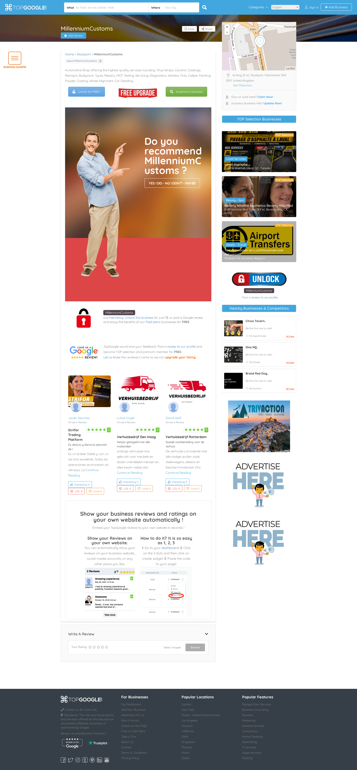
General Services (253, 726)
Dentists (247, 715)
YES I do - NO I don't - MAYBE (172, 183)
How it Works (130, 720)
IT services (249, 747)
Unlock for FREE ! (89, 92)
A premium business (189, 92)
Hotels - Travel (236, 245)
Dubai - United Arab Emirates (201, 715)
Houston (187, 726)
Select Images (172, 647)
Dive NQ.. (252, 347)
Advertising (249, 742)
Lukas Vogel (125, 418)
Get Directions (242, 85)
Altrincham (255, 388)
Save (190, 29)
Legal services (251, 753)
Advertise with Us (132, 715)
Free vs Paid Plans (133, 731)
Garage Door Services (256, 704)
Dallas (186, 758)
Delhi (185, 736)
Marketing (249, 720)
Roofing (247, 758)
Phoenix (187, 747)
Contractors (250, 731)
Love (97, 491)
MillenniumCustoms (119, 313)
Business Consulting (255, 710)
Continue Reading (129, 473)
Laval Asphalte (236, 164)
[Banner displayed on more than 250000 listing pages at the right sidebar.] (259, 484)
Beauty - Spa (235, 200)
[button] (14, 58)
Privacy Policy (130, 758)
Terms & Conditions (134, 753)
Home (69, 54)
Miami (186, 753)
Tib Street (254, 362)
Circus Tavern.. (256, 321)
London (186, 704)
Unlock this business (139, 318)
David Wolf (173, 418)
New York (188, 710)
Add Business (337, 7)
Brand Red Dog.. (257, 373)
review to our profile (181, 346)
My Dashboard (131, 704)
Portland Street (257, 335)
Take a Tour (128, 736)
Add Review (75, 35)
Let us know (112, 357)
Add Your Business (133, 710)
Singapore (188, 742)
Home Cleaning (252, 736)
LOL (78, 491)
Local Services (236, 159)
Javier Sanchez (79, 418)
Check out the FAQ (133, 726)
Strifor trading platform (75, 435)
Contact (126, 747)
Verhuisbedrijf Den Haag (136, 437)
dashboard (170, 548)
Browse (195, 647)
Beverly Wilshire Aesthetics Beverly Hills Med (258, 205)
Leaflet (290, 68)
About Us (127, 742)
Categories (256, 7)
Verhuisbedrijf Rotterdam (186, 437)
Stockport (84, 54)
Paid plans (153, 322)
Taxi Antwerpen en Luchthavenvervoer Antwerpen (254, 252)
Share (208, 29)
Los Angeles (190, 720)
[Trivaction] (259, 426)
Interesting (82, 484)
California (188, 731)
